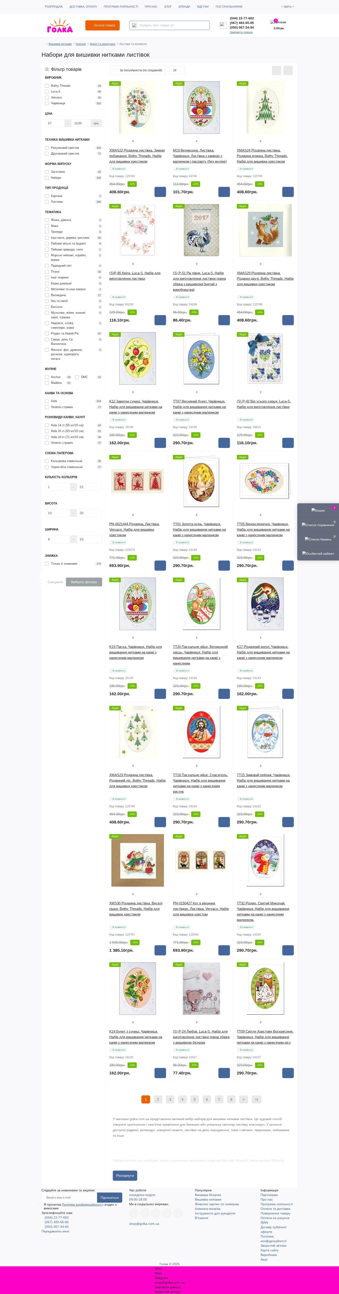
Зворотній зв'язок (273, 1245)
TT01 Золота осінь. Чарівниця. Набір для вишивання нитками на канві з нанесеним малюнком (199, 529)
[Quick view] (162, 84)
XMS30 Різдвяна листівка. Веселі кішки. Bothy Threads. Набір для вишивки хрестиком (135, 908)
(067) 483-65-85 (242, 23)
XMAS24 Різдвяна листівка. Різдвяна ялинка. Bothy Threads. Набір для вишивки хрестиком (262, 155)
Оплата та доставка (275, 1209)
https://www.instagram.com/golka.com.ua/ (144, 1213)
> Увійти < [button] (287, 6)
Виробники (269, 1255)
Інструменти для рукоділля (215, 1213)
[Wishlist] (162, 93)
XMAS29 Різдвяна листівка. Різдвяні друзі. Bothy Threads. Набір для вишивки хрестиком (265, 278)
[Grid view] (288, 70)
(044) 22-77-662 (242, 18)
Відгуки (203, 6)
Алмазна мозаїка (207, 1209)
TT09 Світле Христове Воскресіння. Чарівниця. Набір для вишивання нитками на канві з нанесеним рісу (265, 1036)
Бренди (184, 6)
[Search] (134, 25)
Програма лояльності (121, 6)
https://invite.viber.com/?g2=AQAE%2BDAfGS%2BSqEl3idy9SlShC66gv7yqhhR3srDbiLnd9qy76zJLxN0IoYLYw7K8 (167, 1213)
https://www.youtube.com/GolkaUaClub (156, 1213)
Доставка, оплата (83, 6)
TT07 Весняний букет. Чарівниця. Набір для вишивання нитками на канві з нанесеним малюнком (199, 406)
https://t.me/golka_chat (178, 1213)
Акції (264, 1259)
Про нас (151, 6)
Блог (168, 6)
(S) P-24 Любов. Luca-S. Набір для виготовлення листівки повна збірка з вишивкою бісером (201, 1036)
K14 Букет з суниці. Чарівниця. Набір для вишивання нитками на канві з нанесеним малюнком (135, 1036)
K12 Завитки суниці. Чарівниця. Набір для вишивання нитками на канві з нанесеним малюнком (135, 406)
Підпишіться (110, 1197)
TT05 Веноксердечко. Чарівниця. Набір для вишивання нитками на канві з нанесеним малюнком (263, 529)
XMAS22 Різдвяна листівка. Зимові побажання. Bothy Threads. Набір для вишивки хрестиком (137, 155)
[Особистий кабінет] (318, 553)
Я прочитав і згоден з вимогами (80, 1206)
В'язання (201, 1218)
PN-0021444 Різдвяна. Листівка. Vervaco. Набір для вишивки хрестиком (134, 529)
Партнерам (269, 1195)
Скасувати (55, 582)
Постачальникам (229, 6)
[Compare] (162, 102)
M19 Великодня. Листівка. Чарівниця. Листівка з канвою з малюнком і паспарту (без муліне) (200, 155)
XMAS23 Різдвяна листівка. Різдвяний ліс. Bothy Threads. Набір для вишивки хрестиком (137, 780)
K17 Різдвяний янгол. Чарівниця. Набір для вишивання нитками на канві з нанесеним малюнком (263, 652)
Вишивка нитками (60, 44)
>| (256, 1099)
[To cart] (160, 192)
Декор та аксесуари (102, 44)
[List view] (276, 70)
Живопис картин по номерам (217, 1204)
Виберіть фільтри (84, 582)
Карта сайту (270, 1250)
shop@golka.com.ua (144, 1223)
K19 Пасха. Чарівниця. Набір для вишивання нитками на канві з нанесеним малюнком (135, 652)
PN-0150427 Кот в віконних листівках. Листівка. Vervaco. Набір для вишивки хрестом (201, 908)
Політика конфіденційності (82, 1204)
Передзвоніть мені (55, 1231)
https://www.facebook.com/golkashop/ (133, 1213)
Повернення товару (275, 1213)
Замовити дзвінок (241, 32)
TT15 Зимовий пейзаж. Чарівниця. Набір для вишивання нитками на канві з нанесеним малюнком (263, 780)
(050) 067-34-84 (242, 27)
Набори (81, 44)
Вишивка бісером (208, 1195)
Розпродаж (54, 6)
